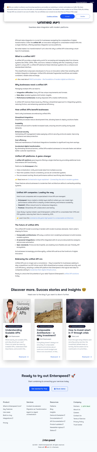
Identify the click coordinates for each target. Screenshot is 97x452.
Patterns (53, 406)
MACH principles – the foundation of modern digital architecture (51, 79)
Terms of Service (79, 419)
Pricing (5, 423)
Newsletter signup (56, 427)
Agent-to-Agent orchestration (32, 413)
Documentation (81, 2)
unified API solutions (71, 274)
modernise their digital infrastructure (43, 270)
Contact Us (77, 416)
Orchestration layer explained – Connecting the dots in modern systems (53, 179)
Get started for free (39, 389)
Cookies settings (52, 16)
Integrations (7, 418)
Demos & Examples (56, 415)
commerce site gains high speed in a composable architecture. (52, 218)
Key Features (7, 409)
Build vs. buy (7, 415)
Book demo (60, 389)
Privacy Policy (79, 422)
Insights (53, 412)
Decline (83, 16)
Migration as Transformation (37, 409)
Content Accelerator (34, 406)
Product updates (56, 424)
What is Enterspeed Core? (12, 406)
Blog (51, 409)
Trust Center (78, 425)
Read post (22, 357)
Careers (76, 413)
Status (52, 430)
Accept (67, 16)
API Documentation (57, 421)
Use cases (6, 412)
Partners (82, 406)
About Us (77, 410)
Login (92, 2)
